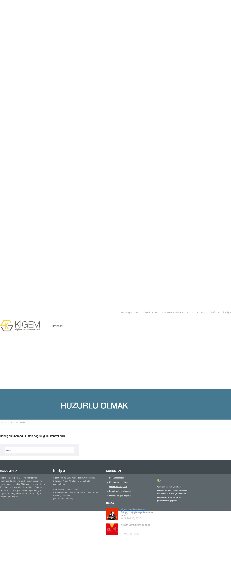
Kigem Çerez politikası (118, 482)
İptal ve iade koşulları (118, 487)
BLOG (189, 313)
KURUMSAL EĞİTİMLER (172, 313)
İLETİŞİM (227, 313)
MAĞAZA (215, 313)
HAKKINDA (202, 313)
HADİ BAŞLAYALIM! (129, 313)
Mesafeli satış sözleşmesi (120, 496)
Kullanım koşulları (116, 478)
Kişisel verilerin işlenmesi (120, 491)
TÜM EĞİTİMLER (150, 313)
